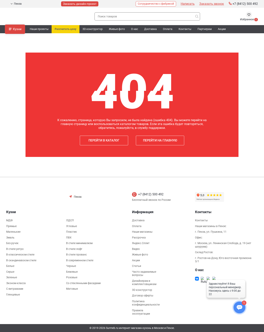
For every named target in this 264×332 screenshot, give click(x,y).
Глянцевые (13, 294)
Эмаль (10, 237)
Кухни (17, 29)
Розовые (71, 277)
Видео (136, 248)
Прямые (11, 226)
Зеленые (11, 277)
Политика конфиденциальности (146, 303)
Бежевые (72, 271)
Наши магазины (142, 231)
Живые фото (117, 29)
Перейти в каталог (104, 140)
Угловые (71, 226)
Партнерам (205, 29)
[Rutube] (203, 279)
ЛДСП (70, 220)
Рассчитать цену (65, 29)
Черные (71, 265)
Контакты (185, 29)
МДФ (9, 220)
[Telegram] (208, 279)
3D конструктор (93, 29)
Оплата (167, 29)
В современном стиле (79, 260)
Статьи (136, 265)
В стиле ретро (15, 248)
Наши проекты (39, 29)
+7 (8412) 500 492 (151, 194)
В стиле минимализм (79, 243)
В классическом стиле (20, 254)
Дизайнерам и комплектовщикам (144, 282)
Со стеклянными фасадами (83, 283)
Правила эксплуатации (141, 312)
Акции (222, 29)
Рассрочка (139, 237)
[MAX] (214, 279)
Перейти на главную (160, 140)
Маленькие (13, 231)
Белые (10, 265)
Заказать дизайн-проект (79, 4)
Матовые (72, 288)
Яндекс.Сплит (141, 243)
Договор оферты (142, 295)
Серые (10, 271)
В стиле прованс (76, 254)
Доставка (150, 29)
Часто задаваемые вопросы (144, 273)
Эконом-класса (16, 283)
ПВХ (69, 237)
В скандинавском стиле (21, 260)
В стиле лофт (74, 248)
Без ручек (12, 243)
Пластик (71, 231)
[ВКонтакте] (197, 279)
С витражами (14, 288)
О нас (134, 29)
